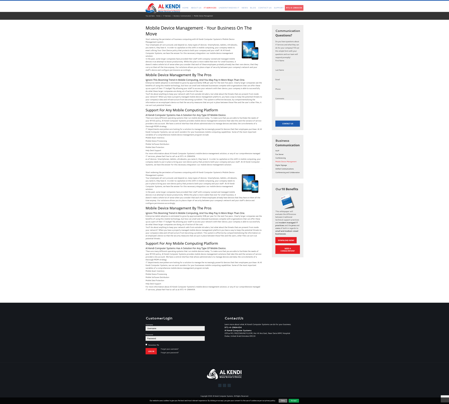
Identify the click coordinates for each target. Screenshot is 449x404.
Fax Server (279, 154)
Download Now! (286, 240)
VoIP (277, 151)
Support (279, 7)
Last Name (279, 70)
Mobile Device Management (286, 162)
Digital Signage (281, 165)
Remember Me (153, 345)
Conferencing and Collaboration (287, 173)
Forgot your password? (170, 353)
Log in (151, 351)
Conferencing (280, 158)
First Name (279, 60)
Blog (253, 7)
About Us (196, 7)
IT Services (210, 7)
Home (185, 7)
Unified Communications (284, 169)
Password (149, 334)
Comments (279, 98)
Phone (278, 89)
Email (277, 79)
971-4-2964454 (294, 7)
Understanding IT (229, 7)
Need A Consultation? (288, 249)
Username (149, 325)
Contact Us (265, 7)
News (245, 7)
